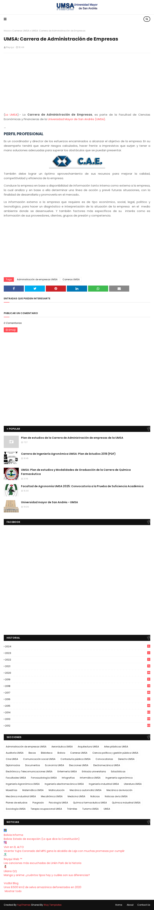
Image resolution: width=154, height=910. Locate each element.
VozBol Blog (11, 883)
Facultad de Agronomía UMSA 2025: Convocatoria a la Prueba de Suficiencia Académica (82, 486)
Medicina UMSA (76, 796)
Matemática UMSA (33, 790)
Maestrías (11, 790)
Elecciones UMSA (78, 765)
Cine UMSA (12, 759)
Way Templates (53, 904)
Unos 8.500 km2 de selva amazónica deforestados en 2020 (42, 887)
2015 (77, 706)
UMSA (107, 808)
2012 (77, 725)
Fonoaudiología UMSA (44, 777)
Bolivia (61, 752)
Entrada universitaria (94, 771)
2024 (77, 646)
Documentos (32, 765)
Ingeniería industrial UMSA (104, 784)
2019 (77, 679)
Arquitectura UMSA (88, 746)
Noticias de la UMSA (116, 796)
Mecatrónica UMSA (52, 796)
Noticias (95, 796)
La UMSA (11, 115)
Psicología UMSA (58, 802)
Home (118, 904)
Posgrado (38, 802)
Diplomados (13, 765)
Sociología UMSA (16, 808)
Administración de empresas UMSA (37, 279)
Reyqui (10, 47)
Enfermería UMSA (67, 771)
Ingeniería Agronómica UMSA (23, 784)
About (130, 904)
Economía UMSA (54, 765)
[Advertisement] (77, 83)
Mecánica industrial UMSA (21, 796)
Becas (32, 752)
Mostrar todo (13, 891)
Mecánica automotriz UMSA (85, 790)
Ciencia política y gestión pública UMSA (115, 752)
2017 (77, 692)
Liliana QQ (10, 871)
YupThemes (24, 904)
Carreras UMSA (20, 30)
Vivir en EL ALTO (14, 847)
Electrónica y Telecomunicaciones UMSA (29, 771)
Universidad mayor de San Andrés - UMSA (49, 502)
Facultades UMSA (16, 777)
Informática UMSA (90, 777)
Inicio (7, 30)
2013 (77, 719)
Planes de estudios (16, 802)
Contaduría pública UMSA (75, 759)
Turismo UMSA (90, 808)
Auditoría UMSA (14, 752)
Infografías (68, 777)
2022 (77, 659)
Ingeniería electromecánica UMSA (64, 784)
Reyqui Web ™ (13, 859)
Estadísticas (118, 771)
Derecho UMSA (126, 759)
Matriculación (57, 790)
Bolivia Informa (13, 835)
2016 (77, 699)
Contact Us (143, 904)
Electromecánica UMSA (106, 765)
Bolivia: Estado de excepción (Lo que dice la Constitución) (42, 839)
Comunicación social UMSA (39, 759)
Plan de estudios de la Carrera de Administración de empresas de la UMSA (72, 438)
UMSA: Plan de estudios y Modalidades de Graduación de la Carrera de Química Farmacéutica (76, 472)
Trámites (72, 808)
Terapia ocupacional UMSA (46, 808)
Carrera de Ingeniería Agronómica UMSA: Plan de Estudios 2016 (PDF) (68, 454)
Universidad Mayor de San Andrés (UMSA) (76, 119)
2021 (77, 666)
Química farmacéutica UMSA (90, 802)
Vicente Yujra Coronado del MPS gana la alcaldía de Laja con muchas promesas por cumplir (64, 851)
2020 (77, 673)
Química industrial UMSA (126, 802)
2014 (77, 712)
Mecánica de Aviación (119, 790)
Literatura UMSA (133, 784)
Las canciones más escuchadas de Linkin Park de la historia (42, 863)
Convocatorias (104, 759)
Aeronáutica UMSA (62, 746)
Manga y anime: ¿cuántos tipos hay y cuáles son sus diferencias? (47, 875)
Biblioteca (46, 752)
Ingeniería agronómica (119, 777)
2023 (77, 653)
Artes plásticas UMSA (116, 746)
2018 (77, 686)
